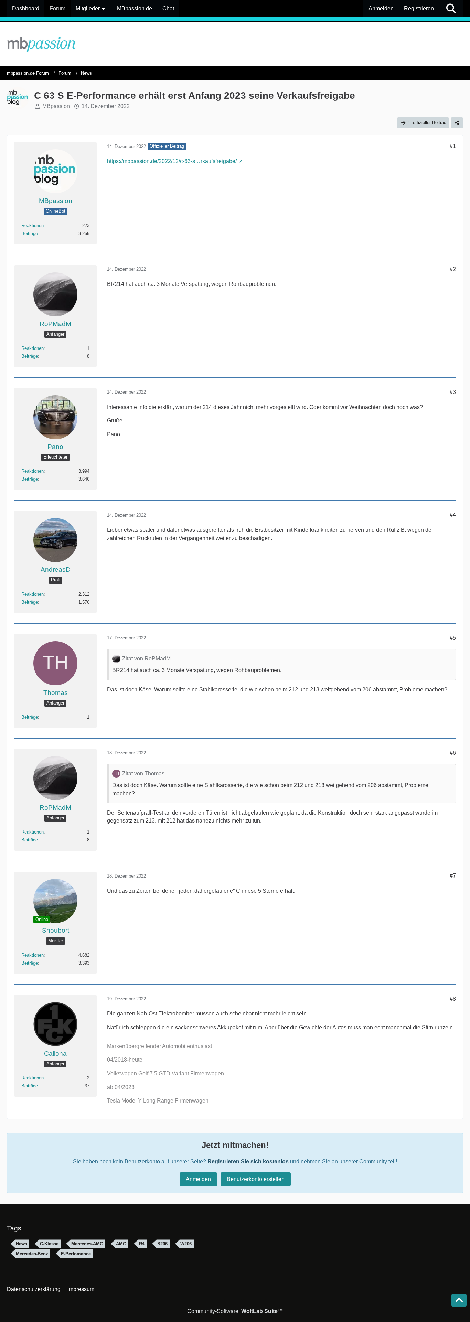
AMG (121, 1243)
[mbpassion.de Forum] (235, 44)
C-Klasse (49, 1243)
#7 (453, 876)
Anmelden (381, 8)
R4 (142, 1243)
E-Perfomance (76, 1253)
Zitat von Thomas (143, 773)
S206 (162, 1243)
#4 (453, 515)
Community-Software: (235, 1311)
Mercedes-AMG (87, 1243)
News (21, 1243)
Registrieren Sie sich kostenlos (248, 1161)
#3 (453, 392)
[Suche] (451, 8)
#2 (453, 269)
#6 (453, 753)
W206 (186, 1243)
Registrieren (419, 8)
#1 (453, 146)
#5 (453, 638)
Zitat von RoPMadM (146, 659)
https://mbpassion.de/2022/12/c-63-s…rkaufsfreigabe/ (172, 161)
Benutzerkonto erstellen (256, 1179)
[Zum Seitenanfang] (459, 1300)
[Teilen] (457, 122)
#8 (453, 999)
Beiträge (29, 233)
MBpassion (56, 106)
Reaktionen (32, 225)
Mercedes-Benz (32, 1253)
